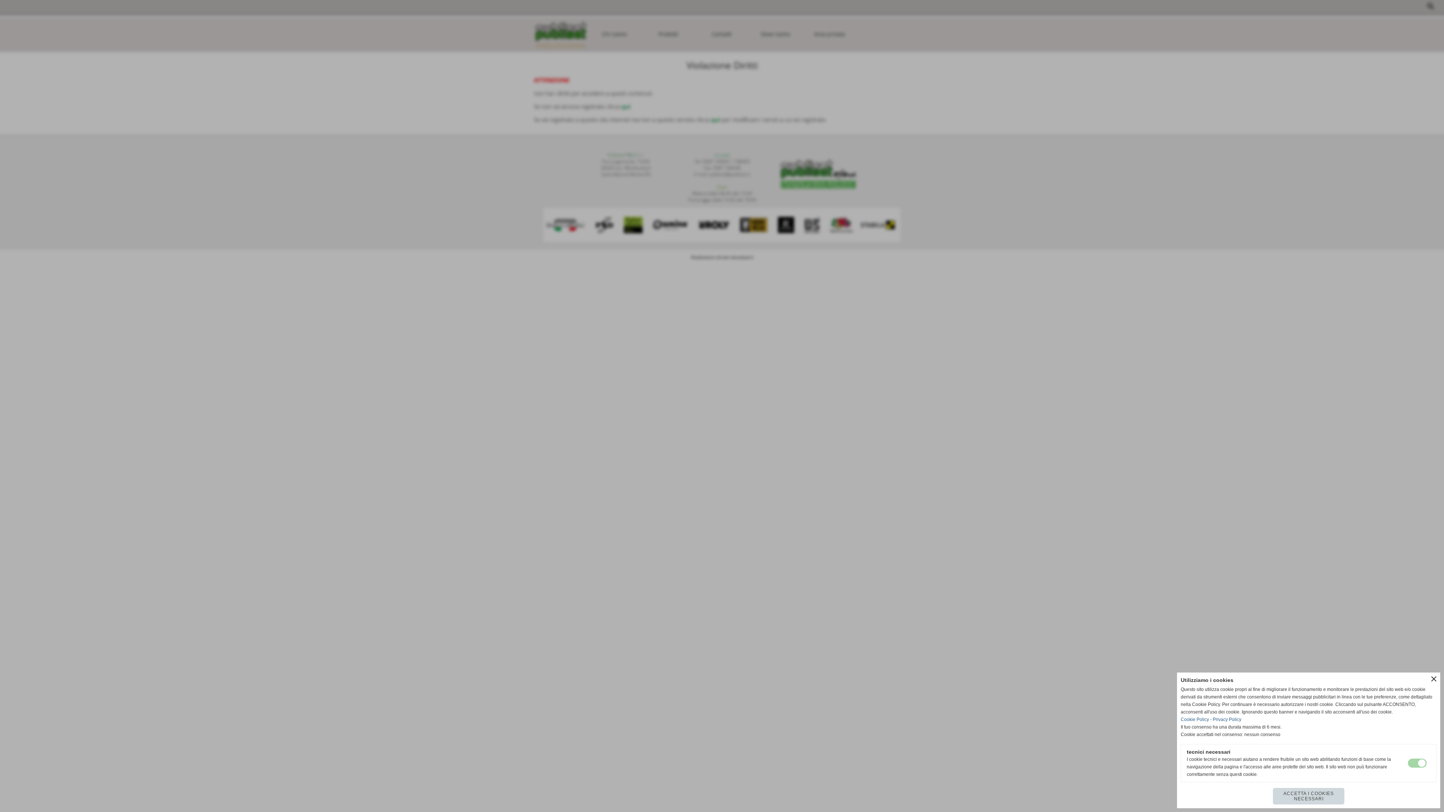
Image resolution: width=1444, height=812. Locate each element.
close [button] (1433, 678)
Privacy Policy (1227, 719)
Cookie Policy (1195, 719)
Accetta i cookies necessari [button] (1308, 796)
